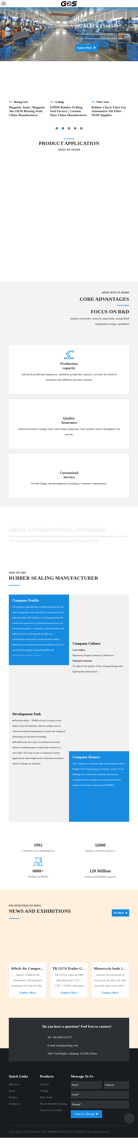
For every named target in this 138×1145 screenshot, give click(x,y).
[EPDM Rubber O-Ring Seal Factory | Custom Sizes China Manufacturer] (69, 83)
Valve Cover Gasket (51, 1110)
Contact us (15, 1103)
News (12, 1090)
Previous (4, 34)
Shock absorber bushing (53, 1103)
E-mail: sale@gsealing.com (62, 1045)
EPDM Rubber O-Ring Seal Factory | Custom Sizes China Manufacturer (68, 111)
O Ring (44, 1090)
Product (13, 1097)
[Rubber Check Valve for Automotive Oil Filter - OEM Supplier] (110, 83)
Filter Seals (46, 1097)
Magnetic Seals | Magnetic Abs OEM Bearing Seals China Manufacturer (27, 111)
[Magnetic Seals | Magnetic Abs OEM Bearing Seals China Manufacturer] (28, 83)
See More (119, 913)
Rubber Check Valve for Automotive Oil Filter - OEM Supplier (108, 111)
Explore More (85, 47)
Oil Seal (44, 1084)
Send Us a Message (85, 1114)
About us (14, 1084)
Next (134, 34)
